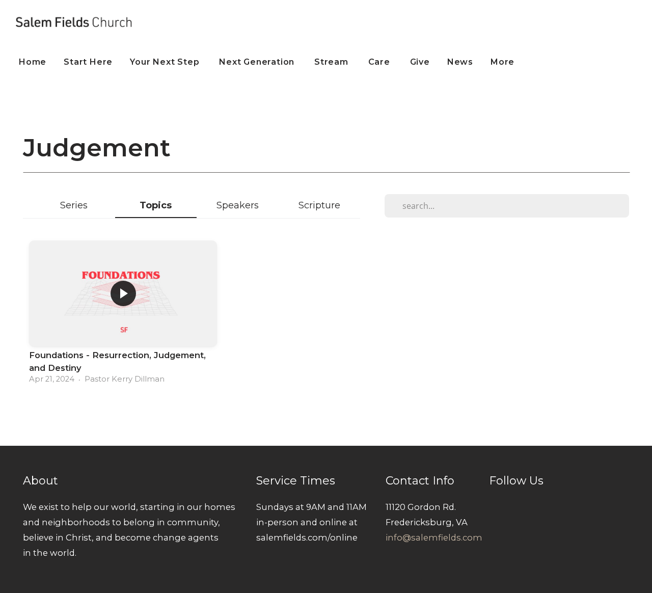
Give (420, 62)
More (504, 62)
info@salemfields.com (434, 537)
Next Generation (258, 62)
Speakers (237, 205)
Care (380, 62)
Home (32, 62)
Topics (156, 205)
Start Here (88, 62)
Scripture (319, 205)
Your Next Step (166, 62)
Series (74, 205)
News (460, 62)
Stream (332, 62)
